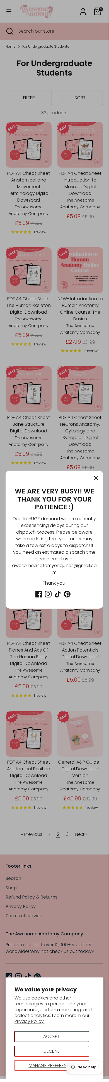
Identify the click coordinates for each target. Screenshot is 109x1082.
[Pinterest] (67, 594)
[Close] (96, 478)
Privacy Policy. (29, 1021)
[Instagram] (48, 594)
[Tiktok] (57, 594)
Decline (51, 1051)
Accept (51, 1036)
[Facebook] (38, 594)
